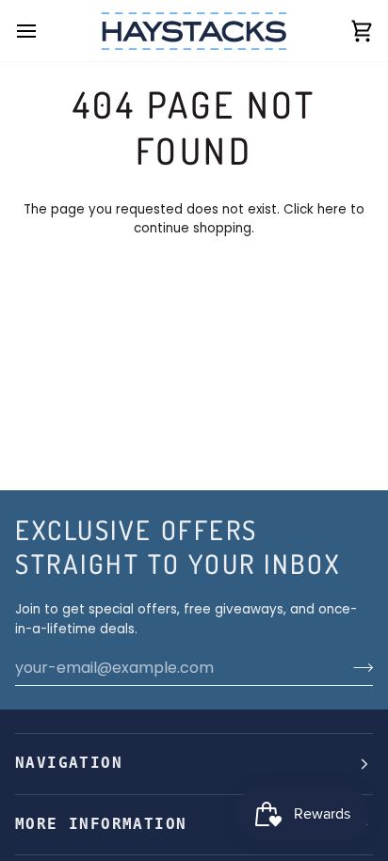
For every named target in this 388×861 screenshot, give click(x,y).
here (332, 209)
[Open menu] (43, 30)
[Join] (357, 667)
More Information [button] (100, 824)
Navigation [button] (68, 763)
